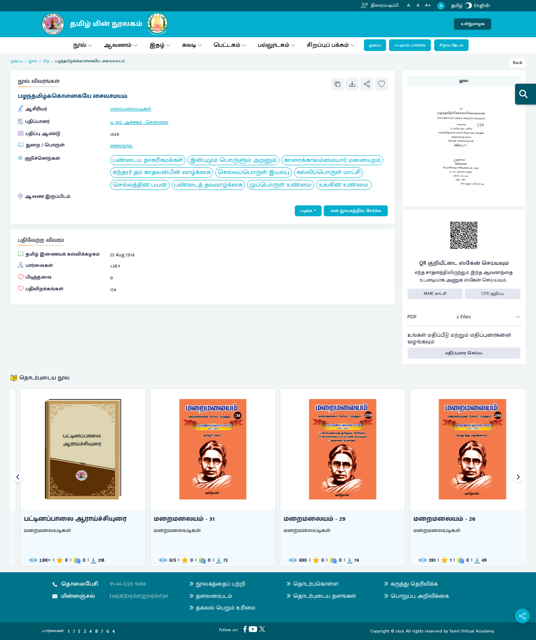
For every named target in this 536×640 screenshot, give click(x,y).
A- (409, 5)
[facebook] (246, 629)
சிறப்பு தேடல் (451, 45)
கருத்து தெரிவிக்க (414, 583)
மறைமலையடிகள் (130, 109)
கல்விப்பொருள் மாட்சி (328, 172)
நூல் (79, 45)
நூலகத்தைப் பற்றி (220, 583)
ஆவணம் (118, 45)
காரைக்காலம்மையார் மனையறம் (332, 160)
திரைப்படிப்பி (384, 5)
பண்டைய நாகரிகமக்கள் (148, 160)
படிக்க (306, 211)
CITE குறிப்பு (493, 293)
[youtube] (254, 629)
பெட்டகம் (227, 45)
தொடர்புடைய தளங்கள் (324, 595)
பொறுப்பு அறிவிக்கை (420, 595)
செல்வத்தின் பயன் (140, 185)
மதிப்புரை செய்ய (463, 353)
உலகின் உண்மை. (344, 185)
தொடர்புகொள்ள (315, 583)
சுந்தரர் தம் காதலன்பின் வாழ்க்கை (162, 172)
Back (518, 63)
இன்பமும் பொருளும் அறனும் (233, 160)
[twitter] (263, 629)
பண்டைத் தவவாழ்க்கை (208, 185)
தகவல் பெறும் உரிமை (225, 607)
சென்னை (157, 122)
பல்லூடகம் (273, 45)
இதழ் (157, 45)
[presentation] (17, 477)
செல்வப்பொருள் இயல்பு (253, 172)
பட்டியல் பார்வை (410, 45)
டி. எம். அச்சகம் (126, 122)
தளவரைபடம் (214, 595)
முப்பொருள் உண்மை (281, 185)
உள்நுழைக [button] (472, 24)
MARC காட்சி (435, 293)
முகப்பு (375, 45)
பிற (46, 61)
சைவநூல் (121, 145)
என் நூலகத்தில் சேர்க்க (355, 211)
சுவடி (189, 45)
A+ (428, 5)
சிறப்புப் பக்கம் (328, 45)
